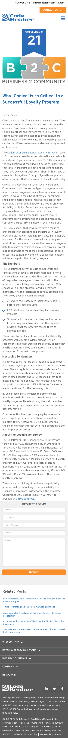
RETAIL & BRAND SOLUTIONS (19, 650)
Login (61, 2)
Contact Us (50, 10)
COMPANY (8, 666)
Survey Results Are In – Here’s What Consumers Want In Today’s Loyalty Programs (34, 600)
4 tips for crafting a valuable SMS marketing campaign (29, 607)
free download (26, 499)
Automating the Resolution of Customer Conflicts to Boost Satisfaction (32, 614)
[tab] (34, 643)
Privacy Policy (30, 734)
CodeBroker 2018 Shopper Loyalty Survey (31, 152)
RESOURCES (9, 674)
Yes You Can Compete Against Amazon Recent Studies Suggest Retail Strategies (34, 631)
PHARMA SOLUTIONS (14, 658)
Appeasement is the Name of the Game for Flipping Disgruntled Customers (34, 623)
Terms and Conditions (50, 734)
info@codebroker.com (44, 2)
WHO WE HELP (10, 642)
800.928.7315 (22, 2)
